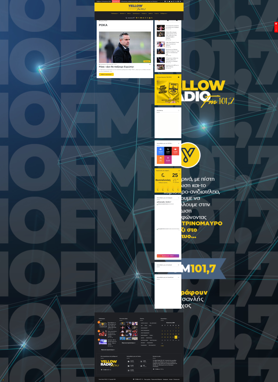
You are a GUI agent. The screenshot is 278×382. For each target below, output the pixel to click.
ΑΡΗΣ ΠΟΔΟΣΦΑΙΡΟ (145, 330)
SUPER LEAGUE (144, 323)
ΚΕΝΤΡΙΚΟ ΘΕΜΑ (144, 340)
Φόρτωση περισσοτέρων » (108, 349)
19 (167, 337)
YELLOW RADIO (153, 323)
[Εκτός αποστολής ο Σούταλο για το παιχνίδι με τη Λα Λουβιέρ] (103, 333)
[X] (103, 370)
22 (176, 337)
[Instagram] (108, 370)
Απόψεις (144, 13)
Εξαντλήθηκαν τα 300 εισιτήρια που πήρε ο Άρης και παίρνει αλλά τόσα (138, 1)
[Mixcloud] (110, 370)
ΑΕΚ (142, 325)
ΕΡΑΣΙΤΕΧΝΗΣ (149, 337)
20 (170, 337)
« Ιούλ (162, 345)
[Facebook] (101, 370)
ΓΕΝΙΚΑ (151, 335)
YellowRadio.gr (103, 64)
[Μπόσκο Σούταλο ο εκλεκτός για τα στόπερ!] (135, 338)
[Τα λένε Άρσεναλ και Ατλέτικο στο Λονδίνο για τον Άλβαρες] (161, 27)
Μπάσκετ (122, 13)
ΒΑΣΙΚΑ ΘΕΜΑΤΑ (144, 335)
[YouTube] (105, 370)
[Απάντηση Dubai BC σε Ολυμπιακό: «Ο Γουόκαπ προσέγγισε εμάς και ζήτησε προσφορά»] (122, 330)
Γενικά (156, 13)
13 (170, 334)
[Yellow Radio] (139, 7)
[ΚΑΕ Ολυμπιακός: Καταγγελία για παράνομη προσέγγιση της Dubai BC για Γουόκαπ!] (122, 334)
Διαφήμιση (165, 379)
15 (176, 334)
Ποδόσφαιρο (114, 13)
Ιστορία (171, 379)
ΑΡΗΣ (146, 325)
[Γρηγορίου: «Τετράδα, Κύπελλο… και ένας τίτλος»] (128, 334)
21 (173, 337)
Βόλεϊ (128, 13)
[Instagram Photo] (169, 216)
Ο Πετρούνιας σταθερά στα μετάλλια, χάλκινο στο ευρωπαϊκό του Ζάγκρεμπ (172, 59)
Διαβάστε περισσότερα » (106, 74)
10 (162, 334)
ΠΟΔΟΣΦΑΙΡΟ (150, 342)
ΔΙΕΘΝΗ (142, 337)
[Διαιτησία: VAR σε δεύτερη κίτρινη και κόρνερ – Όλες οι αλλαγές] (103, 342)
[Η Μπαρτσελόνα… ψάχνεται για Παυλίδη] (135, 334)
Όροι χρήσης (147, 379)
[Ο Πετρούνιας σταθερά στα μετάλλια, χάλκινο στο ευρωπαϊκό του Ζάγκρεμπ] (161, 60)
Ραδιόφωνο (163, 13)
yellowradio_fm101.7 (164, 202)
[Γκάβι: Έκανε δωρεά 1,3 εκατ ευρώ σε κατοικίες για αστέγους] (161, 44)
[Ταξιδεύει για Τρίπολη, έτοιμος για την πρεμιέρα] (128, 338)
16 (178, 334)
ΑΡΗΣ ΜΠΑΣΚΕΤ (144, 328)
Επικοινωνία (176, 379)
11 (164, 334)
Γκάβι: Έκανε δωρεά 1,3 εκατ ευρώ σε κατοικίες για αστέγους (172, 44)
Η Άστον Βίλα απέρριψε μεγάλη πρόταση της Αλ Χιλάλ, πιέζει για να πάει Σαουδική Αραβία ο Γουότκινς (171, 35)
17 (162, 337)
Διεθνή (150, 13)
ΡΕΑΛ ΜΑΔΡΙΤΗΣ (152, 345)
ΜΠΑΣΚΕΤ (143, 342)
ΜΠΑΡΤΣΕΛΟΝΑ (153, 340)
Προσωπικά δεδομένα (156, 379)
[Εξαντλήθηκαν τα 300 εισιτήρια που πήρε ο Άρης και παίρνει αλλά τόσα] (103, 324)
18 (164, 337)
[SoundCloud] (107, 370)
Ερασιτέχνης (136, 13)
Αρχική (101, 20)
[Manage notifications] (3, 380)
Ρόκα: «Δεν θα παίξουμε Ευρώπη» (116, 67)
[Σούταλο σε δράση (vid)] (122, 338)
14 (173, 334)
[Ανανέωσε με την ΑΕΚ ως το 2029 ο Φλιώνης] (161, 67)
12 (167, 334)
